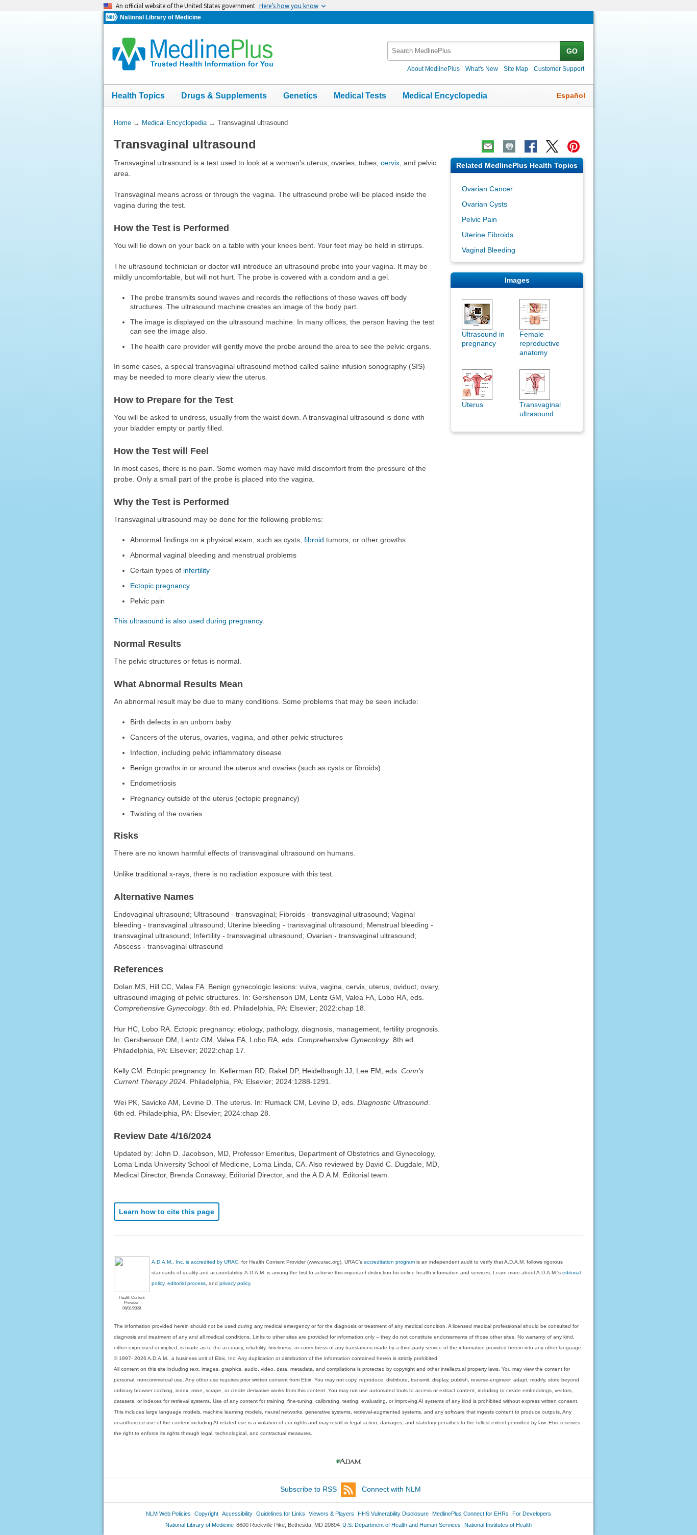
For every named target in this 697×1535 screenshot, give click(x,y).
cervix (390, 163)
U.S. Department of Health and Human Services (401, 1525)
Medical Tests (360, 95)
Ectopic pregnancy (160, 586)
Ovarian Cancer (487, 189)
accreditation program (389, 1262)
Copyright (206, 1514)
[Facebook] (530, 146)
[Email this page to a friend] (487, 146)
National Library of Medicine (160, 17)
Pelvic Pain (479, 219)
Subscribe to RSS (308, 1489)
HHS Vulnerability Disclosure (393, 1514)
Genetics (300, 95)
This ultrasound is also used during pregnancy (188, 621)
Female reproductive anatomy (539, 343)
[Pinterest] (573, 146)
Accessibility (237, 1514)
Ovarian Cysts (484, 204)
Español (571, 95)
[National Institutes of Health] (113, 17)
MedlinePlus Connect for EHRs (470, 1514)
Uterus (472, 404)
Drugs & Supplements (224, 95)
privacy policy (234, 1283)
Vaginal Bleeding (488, 250)
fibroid (314, 540)
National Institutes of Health (498, 1525)
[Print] (509, 146)
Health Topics (138, 95)
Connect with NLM (391, 1489)
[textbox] (474, 51)
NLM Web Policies (168, 1514)
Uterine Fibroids (487, 235)
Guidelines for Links (280, 1514)
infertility (196, 570)
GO (572, 51)
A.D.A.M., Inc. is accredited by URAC (195, 1262)
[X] (552, 146)
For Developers (531, 1514)
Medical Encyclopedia (445, 95)
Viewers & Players (331, 1514)
